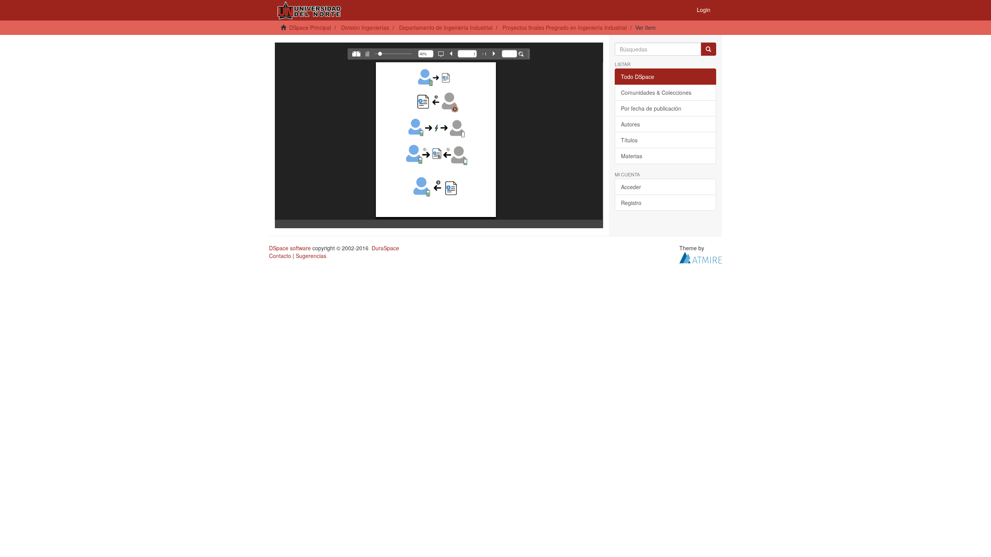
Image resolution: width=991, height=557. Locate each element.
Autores (630, 124)
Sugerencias (311, 256)
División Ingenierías (365, 27)
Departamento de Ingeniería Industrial (445, 27)
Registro (631, 203)
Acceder (631, 187)
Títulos (629, 140)
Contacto (280, 256)
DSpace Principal (310, 27)
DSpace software (290, 248)
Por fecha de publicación (651, 108)
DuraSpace (385, 248)
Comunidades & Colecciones (656, 92)
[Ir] (708, 49)
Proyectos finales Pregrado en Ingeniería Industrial (564, 27)
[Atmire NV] (700, 257)
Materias (631, 156)
